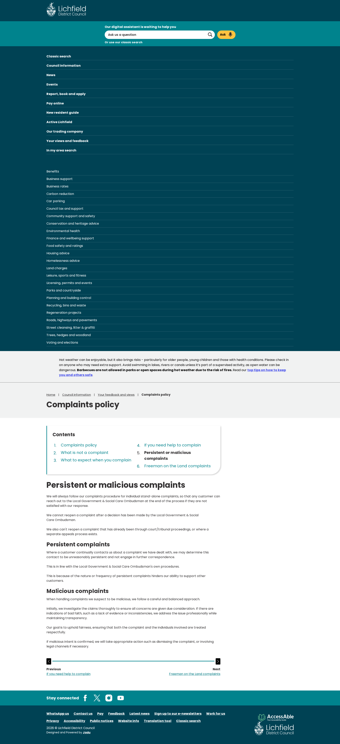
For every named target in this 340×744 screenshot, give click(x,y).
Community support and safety (70, 216)
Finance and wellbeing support (70, 238)
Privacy (52, 721)
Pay (100, 713)
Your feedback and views (116, 395)
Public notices (101, 721)
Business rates (57, 186)
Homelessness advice (63, 260)
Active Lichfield (59, 122)
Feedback (116, 713)
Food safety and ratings (64, 245)
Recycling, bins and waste (66, 305)
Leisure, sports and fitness (66, 275)
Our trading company (64, 131)
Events (52, 84)
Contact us (83, 713)
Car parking (55, 201)
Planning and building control (68, 298)
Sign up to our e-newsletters (177, 713)
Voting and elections (62, 342)
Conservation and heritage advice (72, 223)
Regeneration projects (63, 312)
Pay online (55, 103)
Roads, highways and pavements (71, 320)
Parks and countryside (63, 290)
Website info (128, 721)
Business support (59, 179)
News (50, 75)
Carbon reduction (60, 194)
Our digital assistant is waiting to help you (140, 27)
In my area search (61, 150)
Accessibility (74, 721)
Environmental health (63, 231)
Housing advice (57, 253)
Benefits (52, 171)
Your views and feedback (67, 141)
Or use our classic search (123, 42)
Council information (63, 65)
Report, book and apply (66, 94)
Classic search (58, 56)
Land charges (56, 268)
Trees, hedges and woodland (68, 335)
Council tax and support (64, 208)
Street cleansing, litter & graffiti (70, 327)
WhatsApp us (57, 713)
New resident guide (62, 112)
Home (50, 395)
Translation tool (157, 721)
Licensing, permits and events (69, 283)
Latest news (139, 713)
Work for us (215, 713)
